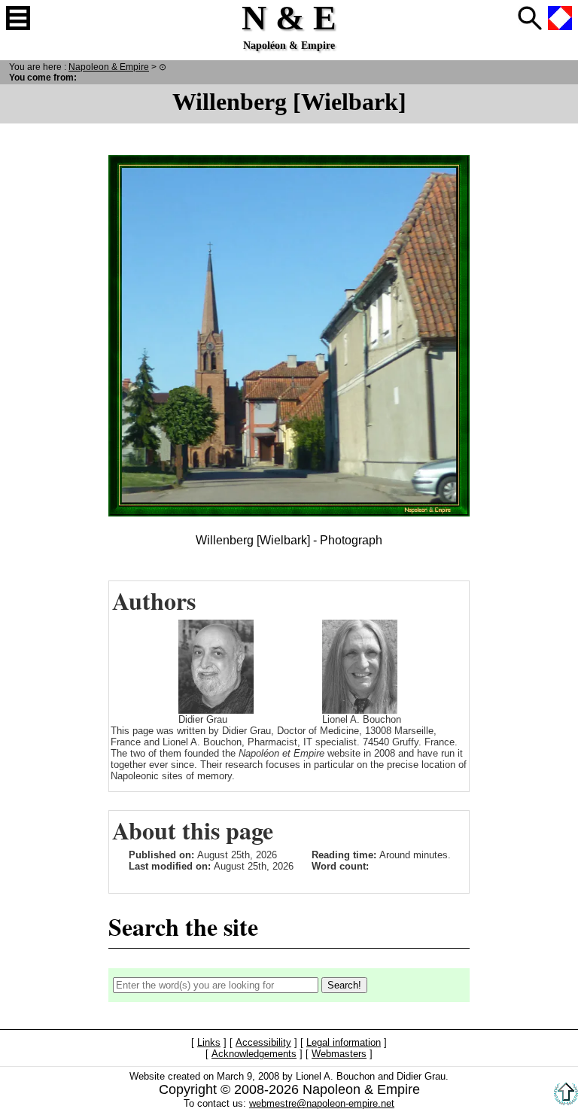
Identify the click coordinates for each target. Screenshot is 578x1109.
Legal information (343, 1042)
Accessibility (263, 1042)
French (560, 18)
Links (209, 1042)
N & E (108, 67)
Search (530, 18)
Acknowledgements (254, 1053)
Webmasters (339, 1053)
